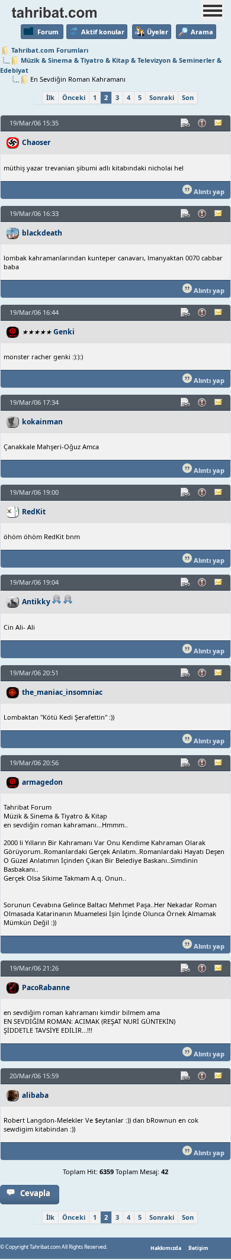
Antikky (36, 602)
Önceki (73, 97)
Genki (64, 332)
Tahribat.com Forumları (49, 50)
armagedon (42, 782)
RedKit (34, 512)
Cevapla (35, 1193)
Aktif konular (102, 31)
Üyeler (157, 31)
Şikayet (202, 123)
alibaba (35, 1095)
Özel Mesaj (219, 123)
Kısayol (186, 123)
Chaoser (36, 142)
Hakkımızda (165, 1248)
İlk (50, 97)
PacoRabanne (46, 987)
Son (188, 97)
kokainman (42, 422)
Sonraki (161, 97)
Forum (48, 31)
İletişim (198, 1248)
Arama (202, 31)
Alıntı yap (208, 191)
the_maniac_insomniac (62, 692)
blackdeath (42, 233)
